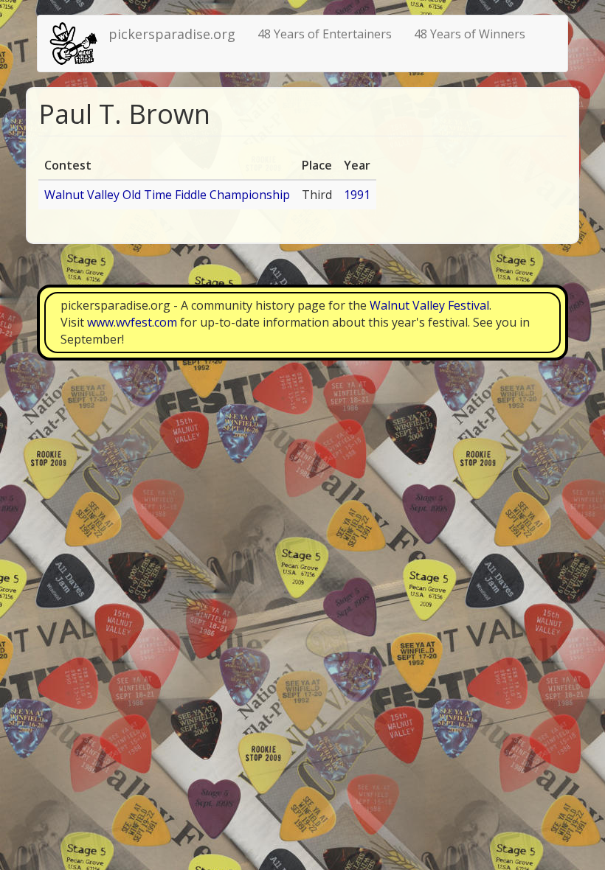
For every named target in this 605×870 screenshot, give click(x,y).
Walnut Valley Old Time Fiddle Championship (167, 195)
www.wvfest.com (132, 322)
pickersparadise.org (171, 34)
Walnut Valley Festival (429, 305)
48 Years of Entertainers (324, 34)
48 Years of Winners (469, 34)
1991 (357, 195)
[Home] (78, 43)
